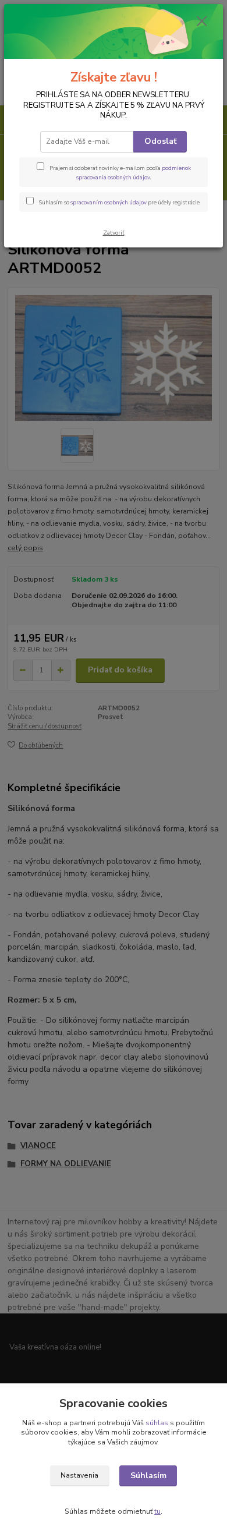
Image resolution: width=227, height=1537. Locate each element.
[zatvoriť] (202, 22)
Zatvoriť (114, 232)
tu (157, 1511)
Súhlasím (148, 1475)
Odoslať (160, 141)
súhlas (157, 1423)
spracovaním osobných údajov (108, 202)
